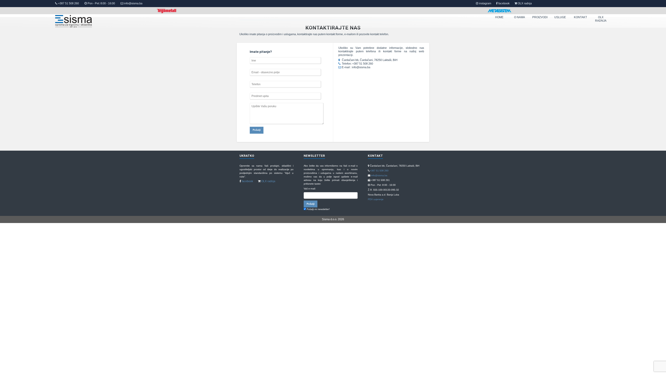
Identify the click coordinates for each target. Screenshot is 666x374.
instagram (485, 3)
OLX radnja (525, 3)
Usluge (560, 17)
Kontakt (580, 17)
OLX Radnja (601, 19)
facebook (504, 3)
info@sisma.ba (133, 3)
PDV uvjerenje (375, 199)
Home (499, 17)
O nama (519, 17)
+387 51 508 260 (68, 3)
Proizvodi (540, 17)
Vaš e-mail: (310, 188)
